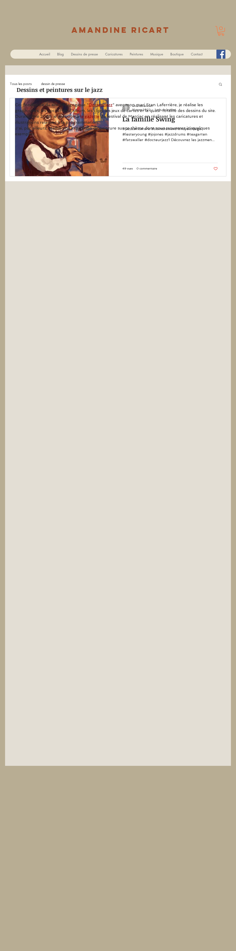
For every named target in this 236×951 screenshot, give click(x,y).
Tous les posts (21, 84)
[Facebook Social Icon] (220, 54)
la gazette (89, 116)
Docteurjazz (100, 104)
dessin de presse (53, 84)
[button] (221, 31)
